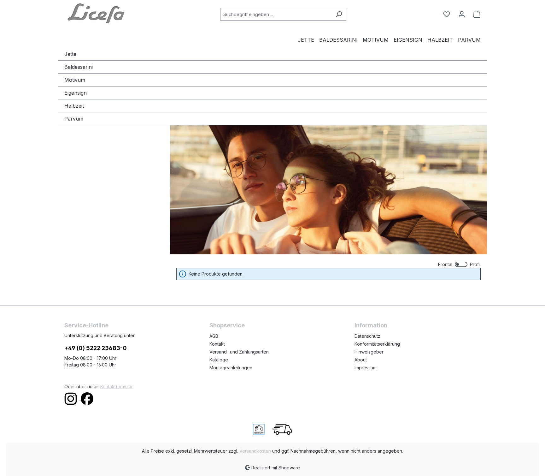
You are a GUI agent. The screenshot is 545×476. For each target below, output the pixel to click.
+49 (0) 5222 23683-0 (95, 348)
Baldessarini (78, 67)
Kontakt (217, 344)
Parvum (73, 119)
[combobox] (276, 14)
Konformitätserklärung (377, 344)
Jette (70, 54)
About (361, 359)
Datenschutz (367, 336)
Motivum (74, 80)
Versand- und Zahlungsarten (239, 351)
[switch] (459, 264)
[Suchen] (338, 14)
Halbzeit (74, 106)
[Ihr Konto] (461, 14)
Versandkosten (255, 451)
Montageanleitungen (230, 367)
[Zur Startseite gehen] (95, 13)
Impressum (366, 367)
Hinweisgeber (369, 351)
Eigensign (75, 93)
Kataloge (218, 359)
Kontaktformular (116, 386)
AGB (213, 336)
